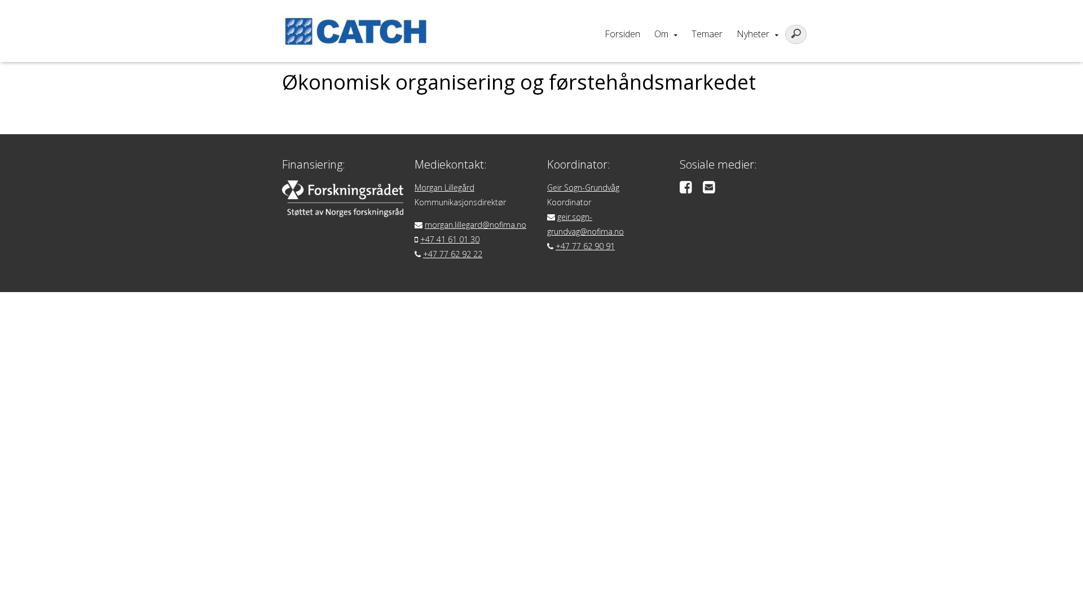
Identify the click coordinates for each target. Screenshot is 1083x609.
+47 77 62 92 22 (452, 254)
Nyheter (753, 34)
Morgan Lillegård (444, 187)
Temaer (707, 34)
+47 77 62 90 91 (585, 246)
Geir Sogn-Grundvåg (583, 187)
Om (661, 34)
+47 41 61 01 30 (449, 239)
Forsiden (622, 34)
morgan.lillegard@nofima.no (475, 224)
